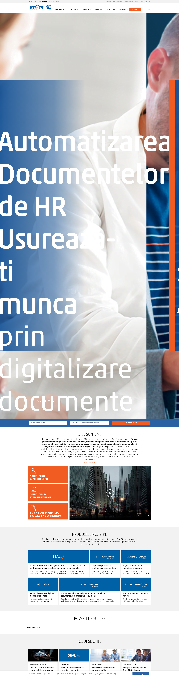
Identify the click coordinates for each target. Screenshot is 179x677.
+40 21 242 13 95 (54, 1)
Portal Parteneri (117, 1)
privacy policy (111, 674)
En (149, 1)
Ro (146, 1)
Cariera (142, 1)
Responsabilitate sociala (131, 1)
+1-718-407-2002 (36, 1)
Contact (135, 9)
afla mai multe (90, 463)
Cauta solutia (131, 423)
